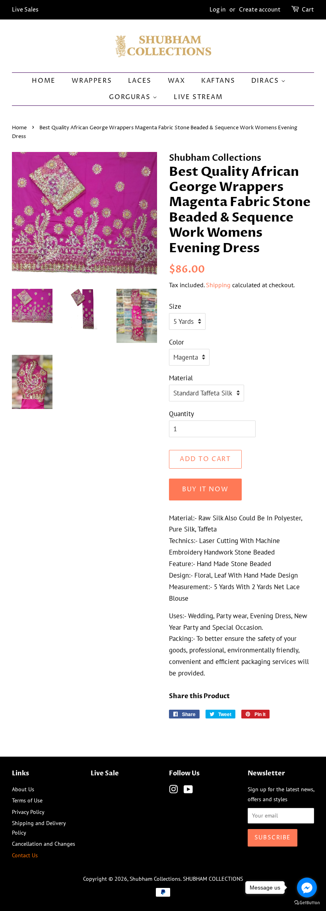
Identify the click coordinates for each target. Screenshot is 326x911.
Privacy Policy (28, 812)
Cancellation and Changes (43, 843)
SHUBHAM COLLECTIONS (213, 878)
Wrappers (92, 80)
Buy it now (205, 489)
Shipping (218, 285)
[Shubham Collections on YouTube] (188, 790)
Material (181, 378)
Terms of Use (27, 800)
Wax (176, 80)
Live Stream (198, 97)
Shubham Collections (155, 878)
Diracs (266, 80)
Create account (260, 10)
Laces (139, 80)
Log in (218, 10)
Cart (308, 10)
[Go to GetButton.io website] (307, 902)
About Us (23, 789)
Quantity (181, 413)
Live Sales (25, 10)
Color (176, 342)
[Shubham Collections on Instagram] (173, 790)
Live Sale (105, 773)
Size (175, 306)
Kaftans (218, 80)
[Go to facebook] (307, 887)
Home (43, 80)
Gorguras (130, 97)
